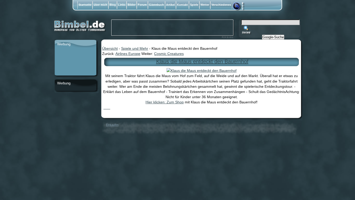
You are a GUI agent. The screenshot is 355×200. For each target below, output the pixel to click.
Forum (142, 4)
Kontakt (182, 4)
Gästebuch (156, 4)
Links (121, 4)
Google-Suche (273, 37)
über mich (100, 4)
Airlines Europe (127, 54)
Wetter (205, 4)
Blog (113, 4)
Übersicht (110, 48)
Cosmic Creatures (169, 54)
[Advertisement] (75, 61)
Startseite (85, 4)
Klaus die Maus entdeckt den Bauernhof (202, 61)
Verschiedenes (221, 4)
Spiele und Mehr (134, 48)
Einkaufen (112, 124)
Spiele (194, 4)
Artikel (170, 4)
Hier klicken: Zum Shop (165, 102)
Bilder (131, 4)
